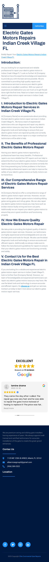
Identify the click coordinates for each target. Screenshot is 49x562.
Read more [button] (9, 408)
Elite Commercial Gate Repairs (30, 556)
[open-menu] (5, 25)
